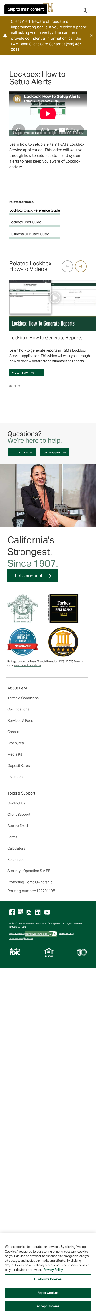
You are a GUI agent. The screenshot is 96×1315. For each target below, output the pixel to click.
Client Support (18, 814)
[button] (91, 35)
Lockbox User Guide (25, 222)
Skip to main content (26, 9)
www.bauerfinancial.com (27, 665)
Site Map (28, 938)
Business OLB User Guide (29, 234)
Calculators (16, 848)
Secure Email (17, 825)
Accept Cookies (48, 1306)
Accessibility (16, 938)
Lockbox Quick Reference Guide (34, 210)
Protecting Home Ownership (29, 882)
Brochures (15, 743)
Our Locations (18, 709)
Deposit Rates (18, 765)
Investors (15, 777)
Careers (13, 731)
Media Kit (14, 754)
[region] (48, 1274)
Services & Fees (20, 720)
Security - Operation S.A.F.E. (29, 871)
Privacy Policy (16, 933)
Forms (12, 837)
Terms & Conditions (23, 698)
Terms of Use (66, 933)
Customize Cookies (48, 1279)
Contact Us (16, 803)
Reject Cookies (48, 1293)
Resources (15, 859)
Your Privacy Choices (36, 933)
